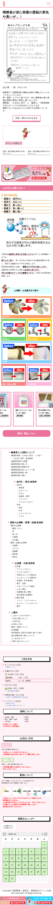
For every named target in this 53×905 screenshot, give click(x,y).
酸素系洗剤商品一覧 (19, 473)
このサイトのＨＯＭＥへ (21, 616)
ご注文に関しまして (19, 618)
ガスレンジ (23, 490)
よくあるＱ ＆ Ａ (18, 638)
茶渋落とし (6, 339)
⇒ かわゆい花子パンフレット (15, 705)
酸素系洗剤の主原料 (19, 461)
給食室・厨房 (24, 496)
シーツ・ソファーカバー (27, 600)
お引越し (15, 540)
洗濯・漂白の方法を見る (26, 118)
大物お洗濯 (32, 384)
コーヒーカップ (25, 513)
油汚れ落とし (7, 316)
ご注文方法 (15, 621)
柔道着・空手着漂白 (25, 581)
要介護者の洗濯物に (25, 595)
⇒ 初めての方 (9, 703)
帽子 (18, 606)
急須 (20, 508)
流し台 (15, 534)
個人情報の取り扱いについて (23, 635)
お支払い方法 (16, 624)
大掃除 (15, 537)
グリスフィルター (26, 502)
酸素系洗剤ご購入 (18, 475)
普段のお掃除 (32, 339)
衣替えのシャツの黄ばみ (27, 575)
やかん (21, 493)
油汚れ (19, 485)
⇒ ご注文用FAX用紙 (12, 691)
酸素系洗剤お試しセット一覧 (23, 470)
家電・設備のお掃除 (9, 384)
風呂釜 (15, 554)
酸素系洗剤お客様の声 (20, 467)
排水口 (15, 557)
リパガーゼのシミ (24, 572)
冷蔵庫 (15, 545)
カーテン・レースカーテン (27, 603)
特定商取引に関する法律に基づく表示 (26, 633)
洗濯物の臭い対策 (24, 592)
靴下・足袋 (21, 583)
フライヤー (23, 499)
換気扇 (21, 488)
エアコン (15, 548)
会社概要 (15, 630)
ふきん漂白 (21, 589)
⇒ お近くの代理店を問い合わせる (16, 697)
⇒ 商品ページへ (10, 667)
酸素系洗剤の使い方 (19, 464)
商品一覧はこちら (26, 433)
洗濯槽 (15, 551)
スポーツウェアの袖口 (26, 586)
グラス (21, 516)
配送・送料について (19, 627)
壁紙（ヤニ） (17, 528)
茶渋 (18, 505)
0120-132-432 (16, 674)
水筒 (20, 510)
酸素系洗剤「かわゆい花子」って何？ (26, 455)
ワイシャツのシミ (24, 569)
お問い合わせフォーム (20, 641)
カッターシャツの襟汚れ (27, 578)
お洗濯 (4, 361)
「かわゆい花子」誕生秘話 (22, 458)
